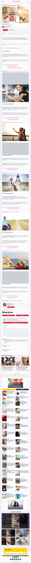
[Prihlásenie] (2, 1)
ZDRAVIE (8, 415)
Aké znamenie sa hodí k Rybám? (12, 297)
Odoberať (24, 552)
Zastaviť (4, 33)
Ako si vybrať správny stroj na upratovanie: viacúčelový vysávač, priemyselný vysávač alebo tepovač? (24, 465)
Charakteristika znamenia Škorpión (13, 117)
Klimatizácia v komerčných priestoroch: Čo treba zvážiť (24, 472)
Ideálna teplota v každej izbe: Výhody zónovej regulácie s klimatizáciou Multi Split (24, 480)
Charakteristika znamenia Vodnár (13, 246)
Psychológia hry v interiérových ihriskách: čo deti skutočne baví (11, 456)
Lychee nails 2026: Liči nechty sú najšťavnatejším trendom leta (11, 397)
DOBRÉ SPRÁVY (9, 446)
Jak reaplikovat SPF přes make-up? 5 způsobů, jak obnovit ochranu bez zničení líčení (11, 433)
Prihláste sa (8, 318)
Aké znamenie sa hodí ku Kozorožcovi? (13, 208)
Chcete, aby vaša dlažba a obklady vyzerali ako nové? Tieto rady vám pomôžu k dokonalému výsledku (11, 464)
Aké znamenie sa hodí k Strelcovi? (12, 169)
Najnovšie (22, 389)
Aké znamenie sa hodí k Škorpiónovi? (12, 119)
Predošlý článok (9, 315)
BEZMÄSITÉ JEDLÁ (22, 486)
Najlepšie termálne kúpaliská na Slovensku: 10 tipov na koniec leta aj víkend (11, 402)
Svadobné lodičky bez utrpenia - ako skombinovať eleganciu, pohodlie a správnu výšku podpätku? (11, 410)
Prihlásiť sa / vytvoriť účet (15, 322)
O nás (4, 555)
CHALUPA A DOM (22, 478)
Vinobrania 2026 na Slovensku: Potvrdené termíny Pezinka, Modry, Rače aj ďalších (24, 402)
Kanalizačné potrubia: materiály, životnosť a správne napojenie (10, 480)
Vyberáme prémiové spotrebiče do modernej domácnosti (10, 487)
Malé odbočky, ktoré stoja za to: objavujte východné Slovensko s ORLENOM (11, 448)
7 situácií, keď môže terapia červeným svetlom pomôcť (11, 417)
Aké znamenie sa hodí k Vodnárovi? (12, 247)
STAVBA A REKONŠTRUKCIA (11, 470)
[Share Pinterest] (8, 312)
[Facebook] (14, 559)
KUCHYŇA (8, 485)
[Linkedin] (20, 559)
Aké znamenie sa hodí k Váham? (12, 66)
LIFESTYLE (21, 447)
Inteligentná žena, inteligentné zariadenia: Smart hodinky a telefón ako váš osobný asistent (24, 441)
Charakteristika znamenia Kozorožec (13, 207)
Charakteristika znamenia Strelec (13, 168)
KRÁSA (8, 431)
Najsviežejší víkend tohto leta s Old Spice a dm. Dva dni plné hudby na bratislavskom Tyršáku (11, 392)
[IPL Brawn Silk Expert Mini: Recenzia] (22, 541)
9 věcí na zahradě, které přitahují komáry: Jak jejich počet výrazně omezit (24, 433)
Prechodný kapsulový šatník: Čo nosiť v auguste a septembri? (24, 397)
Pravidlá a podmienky (17, 555)
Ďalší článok (22, 315)
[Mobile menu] (29, 1)
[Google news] (18, 559)
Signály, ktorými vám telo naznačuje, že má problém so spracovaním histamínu (24, 418)
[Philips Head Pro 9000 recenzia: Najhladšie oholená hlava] (22, 533)
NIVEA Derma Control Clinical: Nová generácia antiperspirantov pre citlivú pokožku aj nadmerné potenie (24, 450)
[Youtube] (12, 559)
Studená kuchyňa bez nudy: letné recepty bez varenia (24, 487)
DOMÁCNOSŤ (9, 462)
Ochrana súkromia (25, 555)
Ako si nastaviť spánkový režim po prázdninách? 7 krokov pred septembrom (24, 426)
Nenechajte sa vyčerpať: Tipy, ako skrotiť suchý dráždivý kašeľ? (10, 441)
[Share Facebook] (3, 312)
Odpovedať (5, 351)
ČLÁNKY (8, 439)
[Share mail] (12, 312)
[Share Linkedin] (10, 312)
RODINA (21, 424)
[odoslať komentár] (27, 335)
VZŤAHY (8, 423)
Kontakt (7, 555)
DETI (7, 454)
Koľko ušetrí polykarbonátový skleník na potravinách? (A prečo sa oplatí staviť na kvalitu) (24, 457)
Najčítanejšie (8, 389)
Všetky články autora (11, 307)
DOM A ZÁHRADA (22, 455)
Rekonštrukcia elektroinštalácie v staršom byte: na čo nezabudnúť (11, 472)
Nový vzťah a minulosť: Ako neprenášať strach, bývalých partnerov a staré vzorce (11, 425)
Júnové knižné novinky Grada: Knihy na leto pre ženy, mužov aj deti (24, 496)
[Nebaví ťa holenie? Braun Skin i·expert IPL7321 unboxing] (8, 541)
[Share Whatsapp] (5, 312)
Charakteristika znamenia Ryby (13, 295)
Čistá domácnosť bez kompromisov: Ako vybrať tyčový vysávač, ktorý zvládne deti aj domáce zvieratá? (11, 496)
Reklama (11, 555)
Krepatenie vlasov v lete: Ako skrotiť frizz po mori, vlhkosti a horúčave (24, 392)
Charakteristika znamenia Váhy (13, 64)
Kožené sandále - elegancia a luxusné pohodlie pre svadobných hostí (24, 410)
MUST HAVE (22, 408)
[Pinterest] (16, 559)
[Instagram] (10, 559)
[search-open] (3, 1)
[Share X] (6, 312)
